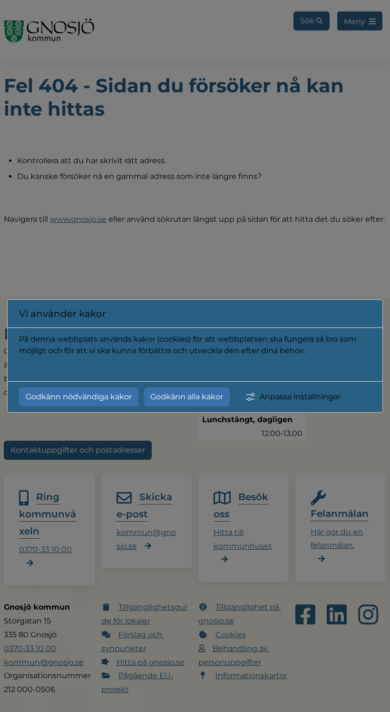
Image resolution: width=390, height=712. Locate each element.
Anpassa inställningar (300, 396)
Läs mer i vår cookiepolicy (67, 367)
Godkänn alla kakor (186, 396)
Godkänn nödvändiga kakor (79, 396)
